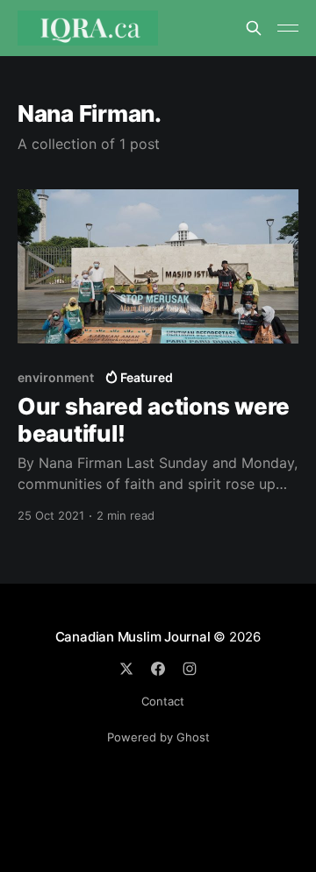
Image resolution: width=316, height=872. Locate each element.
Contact (162, 701)
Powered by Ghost (158, 737)
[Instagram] (190, 669)
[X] (126, 669)
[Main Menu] (288, 28)
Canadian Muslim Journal (134, 636)
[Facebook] (158, 669)
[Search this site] (254, 28)
